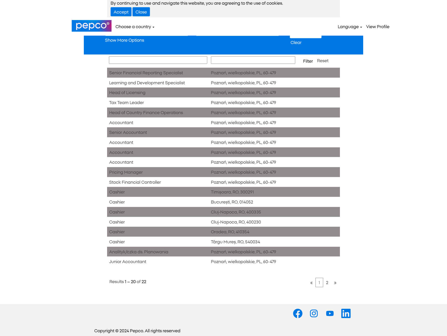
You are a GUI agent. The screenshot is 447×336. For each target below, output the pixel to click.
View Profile (377, 26)
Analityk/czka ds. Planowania (138, 251)
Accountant (121, 122)
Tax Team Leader (126, 102)
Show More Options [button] (124, 40)
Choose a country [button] (133, 26)
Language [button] (349, 26)
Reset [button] (322, 60)
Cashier (117, 192)
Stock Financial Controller (135, 182)
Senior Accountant (128, 132)
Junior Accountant (127, 261)
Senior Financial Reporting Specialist (146, 72)
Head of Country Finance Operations (146, 112)
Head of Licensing (127, 92)
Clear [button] (296, 42)
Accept (121, 12)
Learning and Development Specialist (147, 82)
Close (141, 12)
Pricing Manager (126, 172)
